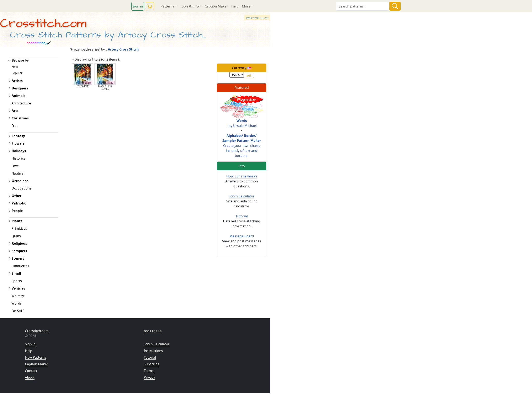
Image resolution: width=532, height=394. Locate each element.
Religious (19, 243)
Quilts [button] (16, 236)
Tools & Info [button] (189, 6)
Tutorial (242, 216)
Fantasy (18, 136)
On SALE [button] (18, 311)
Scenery (18, 258)
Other (16, 195)
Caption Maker (216, 6)
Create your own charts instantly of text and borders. (241, 145)
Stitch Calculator (242, 196)
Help (235, 6)
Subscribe (151, 364)
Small (16, 273)
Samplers (19, 251)
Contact (31, 370)
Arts (15, 110)
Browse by (20, 60)
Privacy (149, 377)
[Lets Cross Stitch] (241, 106)
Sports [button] (16, 281)
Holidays (19, 151)
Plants (17, 221)
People (17, 210)
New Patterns (35, 357)
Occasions (20, 180)
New (15, 67)
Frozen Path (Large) (105, 87)
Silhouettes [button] (20, 266)
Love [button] (15, 166)
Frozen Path (82, 86)
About (29, 377)
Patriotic (19, 203)
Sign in (137, 6)
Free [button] (14, 125)
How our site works (241, 176)
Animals (18, 95)
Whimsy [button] (17, 296)
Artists (17, 80)
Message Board (241, 236)
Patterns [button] (167, 6)
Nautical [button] (17, 173)
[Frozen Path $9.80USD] (82, 74)
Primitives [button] (19, 228)
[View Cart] (150, 6)
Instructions (153, 350)
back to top (153, 330)
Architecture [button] (21, 103)
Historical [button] (18, 158)
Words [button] (16, 303)
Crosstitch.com (43, 23)
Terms (149, 370)
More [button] (246, 6)
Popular (17, 73)
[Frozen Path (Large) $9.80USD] (105, 74)
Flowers (18, 143)
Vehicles (18, 288)
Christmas (20, 118)
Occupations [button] (21, 188)
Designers (20, 88)
